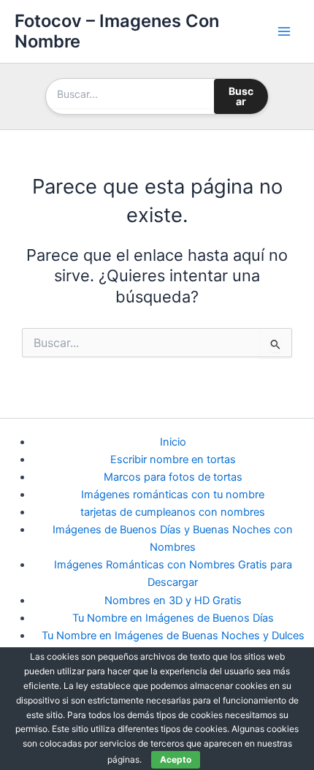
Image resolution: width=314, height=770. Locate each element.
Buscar (241, 96)
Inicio (173, 442)
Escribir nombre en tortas (173, 459)
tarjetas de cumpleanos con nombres (172, 512)
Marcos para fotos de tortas (173, 477)
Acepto (175, 759)
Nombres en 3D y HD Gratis (173, 600)
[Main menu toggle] (284, 31)
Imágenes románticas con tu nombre (172, 494)
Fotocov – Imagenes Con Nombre (117, 31)
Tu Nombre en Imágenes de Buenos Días (173, 618)
